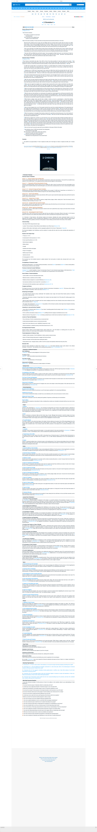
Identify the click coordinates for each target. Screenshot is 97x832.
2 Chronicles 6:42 (57, 546)
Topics (51, 24)
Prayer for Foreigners (27, 477)
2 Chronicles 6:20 (28, 528)
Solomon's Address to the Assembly (30, 447)
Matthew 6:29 (39, 309)
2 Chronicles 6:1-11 (62, 450)
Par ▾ (73, 27)
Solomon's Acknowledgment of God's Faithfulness (32, 367)
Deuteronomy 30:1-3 (48, 284)
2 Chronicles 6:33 (33, 384)
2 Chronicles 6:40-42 (39, 494)
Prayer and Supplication (27, 614)
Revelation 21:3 (59, 347)
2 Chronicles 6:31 (35, 541)
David (24, 413)
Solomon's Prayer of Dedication (29, 452)
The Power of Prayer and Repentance (29, 377)
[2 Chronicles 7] (95, 371)
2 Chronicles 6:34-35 (29, 484)
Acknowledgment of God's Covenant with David (32, 573)
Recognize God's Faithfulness (28, 388)
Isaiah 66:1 (24, 356)
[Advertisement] (48, 739)
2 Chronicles (18, 16)
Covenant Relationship (27, 633)
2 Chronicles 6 (38, 407)
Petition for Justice (27, 457)
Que (54, 24)
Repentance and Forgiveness (29, 620)
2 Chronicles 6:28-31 (42, 475)
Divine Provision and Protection (29, 639)
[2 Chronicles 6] (48, 170)
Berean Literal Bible (50, 147)
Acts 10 (47, 281)
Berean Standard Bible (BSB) (28, 146)
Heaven (24, 440)
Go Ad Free (2, 827)
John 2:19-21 (30, 310)
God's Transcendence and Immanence (30, 578)
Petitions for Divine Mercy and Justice (30, 583)
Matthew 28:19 (25, 363)
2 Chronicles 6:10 (39, 604)
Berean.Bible (49, 146)
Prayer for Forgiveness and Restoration (31, 462)
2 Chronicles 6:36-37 (42, 623)
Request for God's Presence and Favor (30, 594)
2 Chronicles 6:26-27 (35, 470)
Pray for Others (25, 400)
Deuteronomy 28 (47, 279)
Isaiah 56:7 (61, 288)
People (48, 24)
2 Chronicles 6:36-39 (44, 489)
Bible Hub (43, 146)
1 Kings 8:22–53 (26, 59)
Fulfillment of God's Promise (28, 602)
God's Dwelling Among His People (30, 608)
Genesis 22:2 (56, 226)
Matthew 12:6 (67, 309)
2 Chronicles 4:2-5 (38, 303)
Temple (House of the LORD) (28, 434)
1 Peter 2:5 (38, 314)
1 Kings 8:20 (24, 352)
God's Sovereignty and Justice (29, 627)
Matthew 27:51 (41, 312)
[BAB (26, 27)
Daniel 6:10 (63, 264)
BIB (30, 27)
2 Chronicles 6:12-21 (65, 455)
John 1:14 (53, 347)
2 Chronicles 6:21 (40, 379)
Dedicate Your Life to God (27, 392)
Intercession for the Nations (27, 382)
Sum (45, 24)
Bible (14, 16)
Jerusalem (25, 429)
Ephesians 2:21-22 (70, 314)
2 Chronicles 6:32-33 (51, 479)
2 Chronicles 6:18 (69, 374)
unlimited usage (37, 147)
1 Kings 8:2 (64, 228)
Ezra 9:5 (54, 264)
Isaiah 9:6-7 (47, 345)
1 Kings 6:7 (35, 301)
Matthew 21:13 (46, 289)
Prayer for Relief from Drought (29, 467)
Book (43, 24)
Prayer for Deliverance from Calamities (30, 472)
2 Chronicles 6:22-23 (37, 460)
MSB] (32, 27)
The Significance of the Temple (28, 372)
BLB (28, 27)
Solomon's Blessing (27, 492)
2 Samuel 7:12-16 (25, 270)
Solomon (25, 406)
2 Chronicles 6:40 (37, 558)
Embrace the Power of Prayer (28, 396)
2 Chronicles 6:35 (45, 552)
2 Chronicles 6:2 (36, 611)
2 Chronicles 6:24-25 (47, 465)
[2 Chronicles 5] (1, 371)
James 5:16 (24, 359)
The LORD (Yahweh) (27, 420)
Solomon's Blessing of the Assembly (30, 563)
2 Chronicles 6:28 (38, 641)
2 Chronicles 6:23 (41, 629)
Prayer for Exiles (26, 487)
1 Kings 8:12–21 (26, 30)
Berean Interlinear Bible (57, 147)
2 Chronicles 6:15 (65, 508)
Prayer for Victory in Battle (28, 482)
